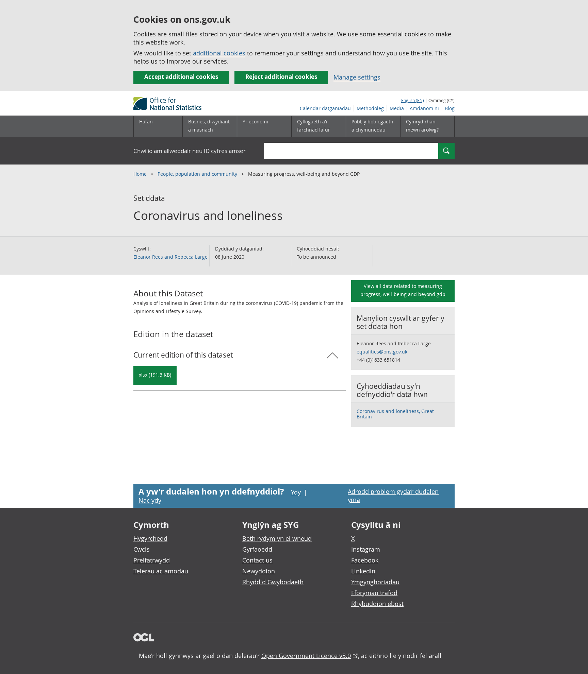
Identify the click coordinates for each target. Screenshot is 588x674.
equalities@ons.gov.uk (382, 351)
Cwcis (141, 549)
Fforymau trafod (374, 593)
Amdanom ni (424, 108)
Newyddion (258, 571)
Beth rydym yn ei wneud (277, 538)
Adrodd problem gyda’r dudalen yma (393, 495)
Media (397, 108)
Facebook (364, 560)
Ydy (296, 492)
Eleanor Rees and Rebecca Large (170, 257)
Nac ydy (149, 500)
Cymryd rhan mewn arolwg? (422, 125)
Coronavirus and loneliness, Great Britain (395, 414)
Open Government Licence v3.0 (306, 656)
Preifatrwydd (151, 560)
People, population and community (198, 174)
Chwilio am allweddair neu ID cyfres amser (189, 151)
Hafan (146, 121)
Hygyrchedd (150, 538)
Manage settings (356, 77)
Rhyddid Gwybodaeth (273, 582)
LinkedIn (363, 571)
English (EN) (412, 100)
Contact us (257, 560)
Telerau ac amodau (160, 571)
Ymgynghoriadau (375, 582)
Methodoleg (370, 108)
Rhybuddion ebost (377, 604)
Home (140, 174)
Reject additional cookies (281, 77)
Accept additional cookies (181, 77)
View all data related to (402, 290)
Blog (450, 108)
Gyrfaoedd (257, 549)
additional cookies (219, 53)
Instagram (365, 549)
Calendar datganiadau (325, 108)
